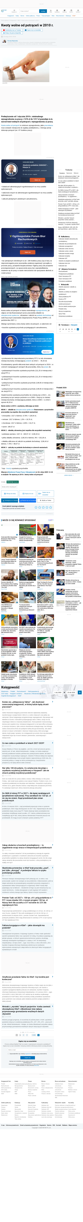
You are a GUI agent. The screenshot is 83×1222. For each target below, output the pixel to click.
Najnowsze (69, 173)
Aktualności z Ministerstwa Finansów (34, 693)
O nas (3, 1125)
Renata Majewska (12, 40)
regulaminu (28, 1053)
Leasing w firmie (46, 1091)
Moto (53, 15)
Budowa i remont (72, 1089)
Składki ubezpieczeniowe (61, 1109)
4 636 (34, 1035)
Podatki (13, 691)
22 (75, 329)
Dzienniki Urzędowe (33, 1109)
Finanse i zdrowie (46, 1093)
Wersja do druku (11, 493)
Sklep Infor (31, 1093)
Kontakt (58, 1125)
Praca (29, 1091)
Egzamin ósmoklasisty (20, 1117)
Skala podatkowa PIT (65, 296)
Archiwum (70, 1107)
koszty (8, 468)
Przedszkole (18, 1105)
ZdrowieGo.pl (71, 1105)
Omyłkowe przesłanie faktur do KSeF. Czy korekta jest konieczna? (69, 214)
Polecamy (60, 530)
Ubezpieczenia (18, 1087)
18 (63, 329)
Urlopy (16, 1089)
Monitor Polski (31, 1107)
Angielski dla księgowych (8, 696)
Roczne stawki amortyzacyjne (67, 306)
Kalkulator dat (63, 265)
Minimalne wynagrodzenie (61, 1107)
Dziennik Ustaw (32, 1105)
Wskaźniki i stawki (60, 1102)
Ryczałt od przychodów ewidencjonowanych (65, 303)
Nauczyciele (18, 1109)
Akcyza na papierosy (65, 311)
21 (72, 329)
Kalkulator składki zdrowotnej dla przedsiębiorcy (68, 240)
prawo (46, 367)
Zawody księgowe (5, 1091)
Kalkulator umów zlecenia (66, 248)
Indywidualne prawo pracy (21, 1084)
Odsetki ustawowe (59, 1113)
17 (60, 329)
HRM (16, 1093)
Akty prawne (31, 1102)
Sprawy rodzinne (32, 1084)
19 (66, 329)
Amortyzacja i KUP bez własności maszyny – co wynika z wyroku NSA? (69, 223)
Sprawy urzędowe (32, 1089)
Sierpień (74, 325)
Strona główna (5, 20)
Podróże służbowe (59, 1111)
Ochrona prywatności (12, 1125)
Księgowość (11, 15)
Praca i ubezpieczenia (47, 1087)
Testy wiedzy (18, 1119)
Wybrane (76, 173)
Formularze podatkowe (65, 281)
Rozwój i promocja (6, 1111)
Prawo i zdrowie (32, 1095)
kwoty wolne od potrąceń (9, 487)
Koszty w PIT (62, 299)
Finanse (70, 1087)
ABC (19, 20)
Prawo (38, 15)
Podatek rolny (63, 309)
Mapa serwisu (73, 1125)
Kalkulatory (65, 236)
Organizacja (4, 1105)
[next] (38, 1035)
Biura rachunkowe (60, 1081)
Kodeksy (30, 1117)
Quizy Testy (62, 313)
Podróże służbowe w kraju (61, 1105)
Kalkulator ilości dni (64, 263)
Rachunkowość (63, 271)
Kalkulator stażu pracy (47, 1113)
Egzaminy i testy (19, 1111)
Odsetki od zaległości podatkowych (69, 261)
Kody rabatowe (72, 1109)
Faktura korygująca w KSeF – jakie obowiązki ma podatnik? (68, 209)
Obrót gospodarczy (33, 691)
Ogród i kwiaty (72, 1091)
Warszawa (37, 243)
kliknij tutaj (36, 1065)
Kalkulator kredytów (64, 256)
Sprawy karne (31, 1085)
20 (69, 329)
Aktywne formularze (69, 269)
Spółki (43, 1085)
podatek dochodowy (44, 315)
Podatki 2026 (61, 387)
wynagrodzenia (41, 310)
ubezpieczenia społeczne (10, 315)
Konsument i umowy (33, 1087)
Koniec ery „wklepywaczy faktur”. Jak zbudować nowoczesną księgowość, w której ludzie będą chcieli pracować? (68, 177)
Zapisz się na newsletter (46, 494)
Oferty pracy (71, 1117)
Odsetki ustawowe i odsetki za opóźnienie (67, 288)
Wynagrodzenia (19, 1085)
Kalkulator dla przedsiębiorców (67, 243)
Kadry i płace (4, 1113)
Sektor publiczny (30, 15)
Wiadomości (4, 691)
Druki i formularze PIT (65, 276)
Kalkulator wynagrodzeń (66, 246)
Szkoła (16, 1107)
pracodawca (48, 125)
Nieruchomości (60, 15)
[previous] (17, 1035)
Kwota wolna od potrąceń (10, 125)
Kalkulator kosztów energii (66, 253)
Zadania (3, 1109)
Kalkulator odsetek (46, 1111)
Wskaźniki (65, 284)
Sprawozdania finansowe (61, 1095)
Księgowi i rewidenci (16, 693)
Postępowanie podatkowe (66, 274)
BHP (16, 1091)
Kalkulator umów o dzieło (66, 251)
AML (56, 1097)
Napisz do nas (29, 493)
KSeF (73, 15)
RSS (54, 1125)
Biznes (22, 15)
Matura (16, 1115)
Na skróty (71, 1102)
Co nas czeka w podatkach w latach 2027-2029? (68, 181)
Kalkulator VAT (63, 258)
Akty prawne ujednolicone (34, 1115)
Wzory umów (71, 1111)
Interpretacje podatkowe (65, 316)
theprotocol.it (71, 1115)
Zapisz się (37, 180)
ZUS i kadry (4, 693)
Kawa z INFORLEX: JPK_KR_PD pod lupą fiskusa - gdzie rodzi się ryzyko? (68, 228)
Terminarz (65, 325)
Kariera (49, 1125)
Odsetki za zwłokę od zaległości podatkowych (68, 293)
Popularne (62, 173)
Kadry (17, 15)
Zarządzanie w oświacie (21, 1113)
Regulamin (43, 1125)
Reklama (64, 1125)
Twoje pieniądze (46, 15)
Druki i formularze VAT (65, 278)
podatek (28, 361)
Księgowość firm (6, 1081)
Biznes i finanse (46, 1084)
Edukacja (68, 15)
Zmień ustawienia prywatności (29, 1125)
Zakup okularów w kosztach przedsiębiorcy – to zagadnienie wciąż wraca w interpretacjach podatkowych (67, 195)
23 (78, 329)
